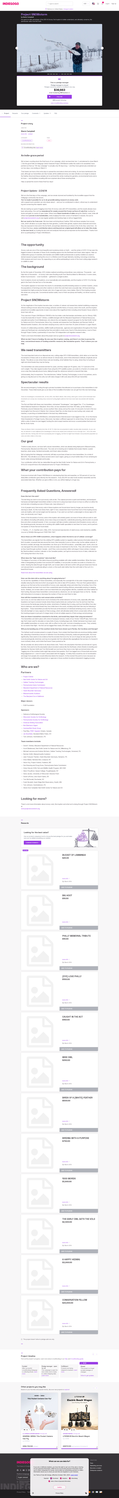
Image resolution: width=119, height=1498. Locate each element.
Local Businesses (27, 140)
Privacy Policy (21, 1492)
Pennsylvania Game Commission (34, 685)
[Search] (48, 3)
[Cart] (98, 3)
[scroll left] (16, 48)
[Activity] (102, 3)
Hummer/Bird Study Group (32, 728)
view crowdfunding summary (59, 103)
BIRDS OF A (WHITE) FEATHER (77, 1097)
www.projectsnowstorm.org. (30, 809)
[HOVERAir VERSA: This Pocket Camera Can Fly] (39, 1411)
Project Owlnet (28, 677)
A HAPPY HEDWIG (71, 1259)
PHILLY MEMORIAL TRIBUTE (76, 935)
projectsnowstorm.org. (72, 336)
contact (30, 134)
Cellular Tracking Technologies (33, 682)
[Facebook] (18, 1470)
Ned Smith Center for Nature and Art (35, 679)
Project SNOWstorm (34, 14)
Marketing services (96, 1465)
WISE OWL (67, 1057)
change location (68, 9)
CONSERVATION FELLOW (74, 1299)
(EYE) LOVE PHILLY (72, 976)
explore (66, 1389)
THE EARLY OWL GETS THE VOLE (78, 1218)
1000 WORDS (69, 1178)
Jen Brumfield (27, 734)
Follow (59, 96)
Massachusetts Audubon (31, 693)
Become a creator (95, 1468)
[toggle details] (57, 1448)
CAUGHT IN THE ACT (72, 1016)
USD (85, 3)
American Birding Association (33, 723)
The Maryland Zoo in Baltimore (33, 696)
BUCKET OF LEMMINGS (74, 854)
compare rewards (32, 842)
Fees (91, 1463)
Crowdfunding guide (77, 1359)
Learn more (45, 1375)
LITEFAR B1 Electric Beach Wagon (76, 1436)
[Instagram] (26, 1470)
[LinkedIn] (29, 1470)
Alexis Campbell (28, 17)
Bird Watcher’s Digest (30, 725)
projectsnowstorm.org (31, 218)
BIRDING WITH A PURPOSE (75, 1138)
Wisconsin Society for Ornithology (34, 717)
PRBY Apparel (35, 731)
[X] (20, 1470)
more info (24, 134)
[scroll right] (102, 48)
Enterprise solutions (96, 1470)
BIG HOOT (67, 895)
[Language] (93, 4)
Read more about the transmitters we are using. (37, 573)
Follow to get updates (87, 1375)
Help (66, 1359)
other (49, 140)
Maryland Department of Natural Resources (37, 688)
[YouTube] (24, 1470)
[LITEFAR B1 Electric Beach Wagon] (79, 1411)
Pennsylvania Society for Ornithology (35, 720)
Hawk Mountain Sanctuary (32, 691)
